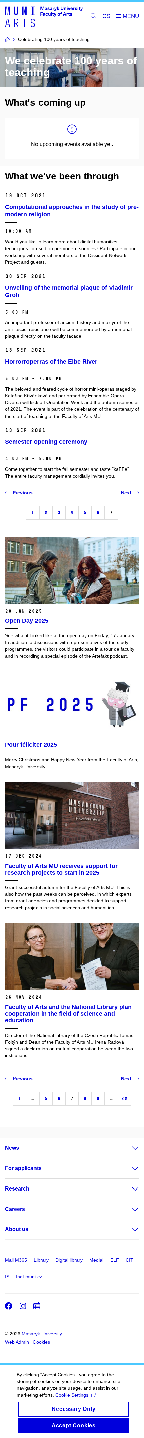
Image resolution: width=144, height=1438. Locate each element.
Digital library (69, 1260)
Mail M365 (16, 1260)
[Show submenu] (129, 1148)
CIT (129, 1260)
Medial (96, 1260)
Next (126, 492)
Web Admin (17, 1342)
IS (7, 1276)
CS (106, 16)
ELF (114, 1260)
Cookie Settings (71, 1395)
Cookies (41, 1342)
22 (124, 1098)
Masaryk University (42, 1333)
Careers (15, 1209)
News (12, 1148)
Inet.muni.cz (29, 1276)
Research (17, 1189)
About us (16, 1229)
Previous (23, 492)
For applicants (23, 1168)
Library (41, 1260)
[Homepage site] (44, 16)
